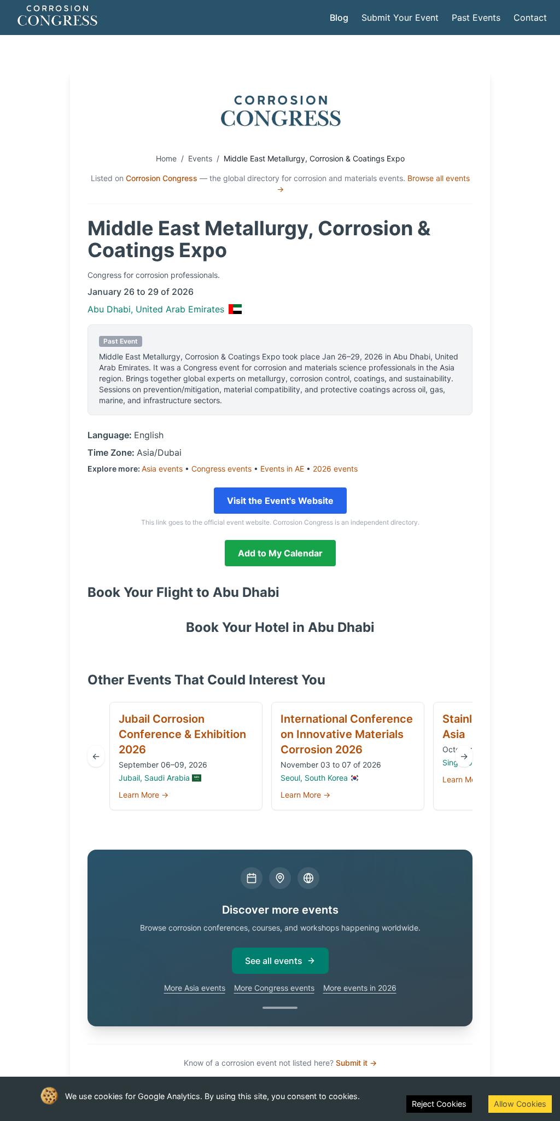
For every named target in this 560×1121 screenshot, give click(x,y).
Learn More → (143, 794)
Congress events (221, 468)
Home (166, 158)
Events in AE (282, 468)
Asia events (162, 468)
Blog (339, 17)
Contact (530, 17)
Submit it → (356, 1062)
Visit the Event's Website (280, 500)
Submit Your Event (400, 17)
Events (200, 158)
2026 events (335, 468)
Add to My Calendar (280, 553)
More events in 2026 (359, 987)
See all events (273, 960)
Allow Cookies (520, 1103)
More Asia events (194, 987)
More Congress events (274, 987)
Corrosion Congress (161, 178)
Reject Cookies (439, 1103)
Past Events (476, 17)
